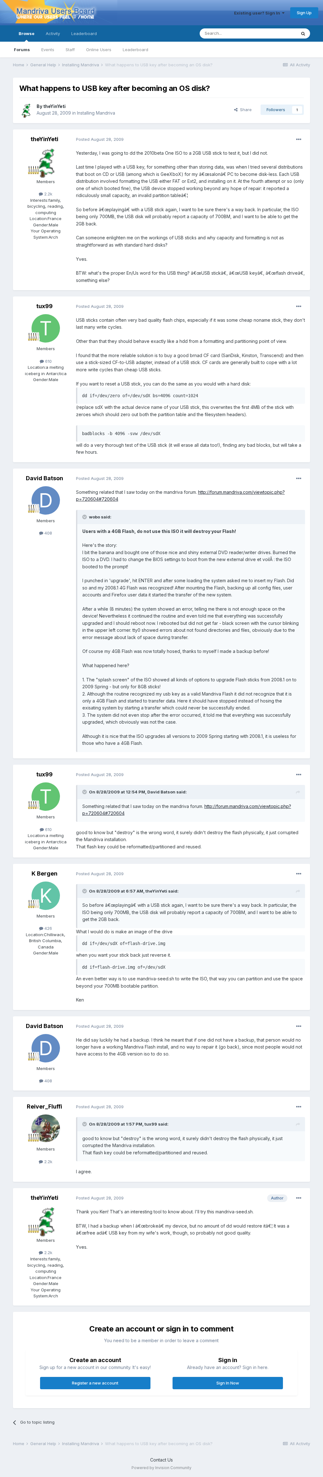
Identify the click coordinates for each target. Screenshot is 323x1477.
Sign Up (304, 12)
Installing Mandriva (96, 113)
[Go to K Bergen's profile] (46, 896)
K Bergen (44, 873)
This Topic (278, 33)
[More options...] (298, 139)
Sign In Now (227, 1382)
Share (245, 109)
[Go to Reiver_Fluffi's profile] (46, 1129)
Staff (70, 49)
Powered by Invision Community (161, 1467)
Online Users (98, 49)
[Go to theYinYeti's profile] (26, 110)
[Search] (303, 33)
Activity (53, 33)
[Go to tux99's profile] (46, 328)
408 (47, 532)
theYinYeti (54, 106)
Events (47, 49)
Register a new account (95, 1382)
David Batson (44, 478)
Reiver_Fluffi (44, 1106)
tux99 (44, 306)
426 (47, 928)
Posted (100, 139)
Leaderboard (135, 49)
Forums (22, 49)
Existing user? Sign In (258, 12)
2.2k (47, 193)
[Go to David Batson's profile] (46, 500)
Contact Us (161, 1459)
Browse (26, 33)
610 (48, 361)
